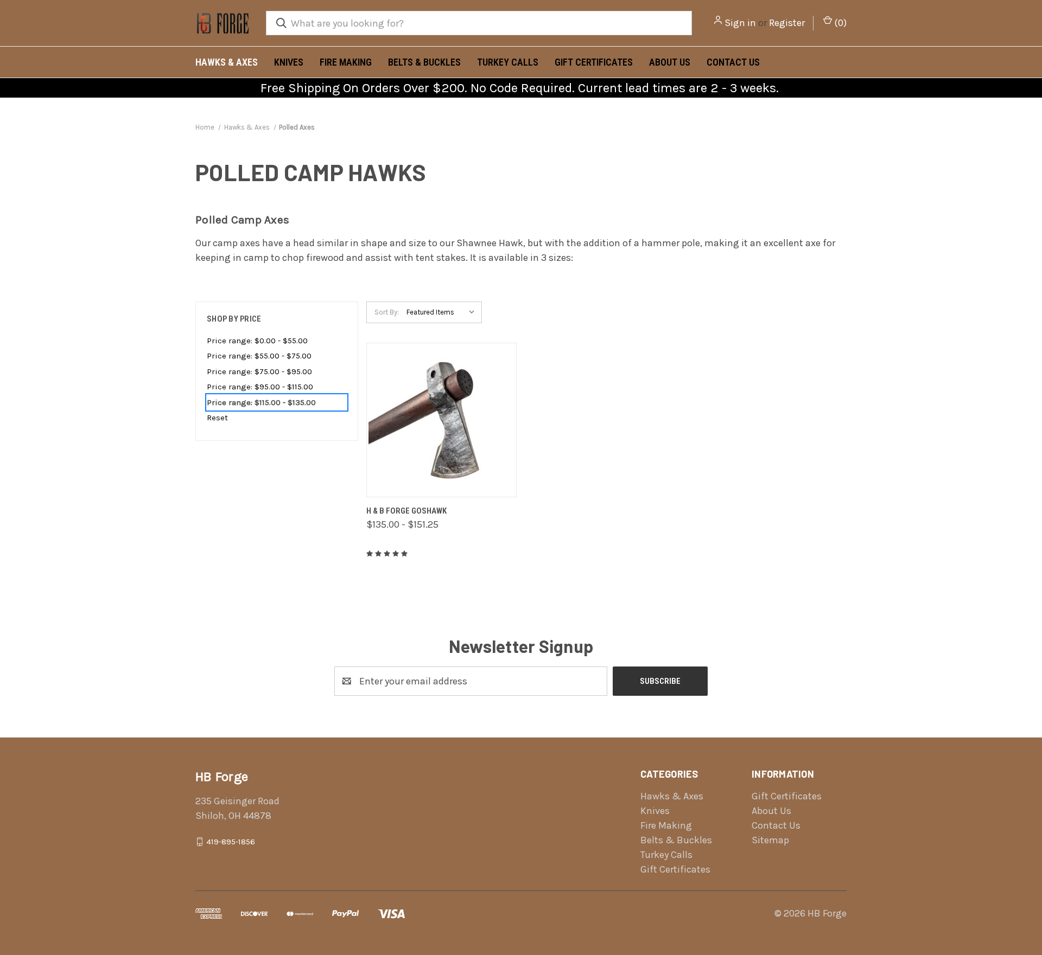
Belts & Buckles (424, 62)
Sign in (740, 23)
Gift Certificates (594, 62)
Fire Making (346, 62)
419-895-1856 (230, 842)
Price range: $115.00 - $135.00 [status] (261, 402)
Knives (288, 62)
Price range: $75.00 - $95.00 (259, 371)
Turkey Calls (507, 62)
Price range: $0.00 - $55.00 (257, 340)
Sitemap (770, 840)
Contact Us (733, 62)
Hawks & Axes (226, 62)
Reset (217, 417)
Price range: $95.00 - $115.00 (260, 387)
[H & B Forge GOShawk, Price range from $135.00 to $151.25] (441, 420)
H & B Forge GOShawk (406, 511)
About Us (669, 62)
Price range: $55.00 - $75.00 (259, 356)
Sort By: (386, 312)
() (839, 23)
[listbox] (443, 312)
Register (787, 23)
